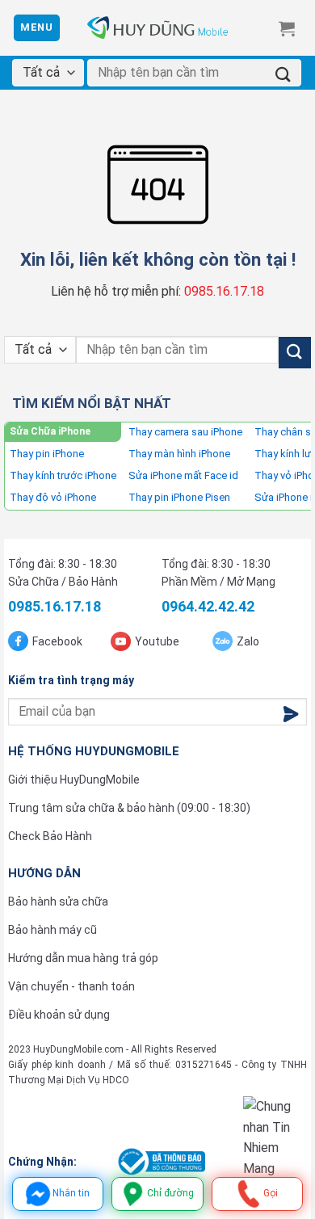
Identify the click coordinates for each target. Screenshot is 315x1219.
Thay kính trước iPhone (63, 475)
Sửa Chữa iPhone (50, 431)
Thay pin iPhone (47, 454)
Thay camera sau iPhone (185, 432)
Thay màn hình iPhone (179, 454)
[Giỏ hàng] (287, 28)
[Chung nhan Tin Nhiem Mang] (275, 1137)
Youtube (157, 641)
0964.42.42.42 (208, 606)
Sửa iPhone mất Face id (183, 475)
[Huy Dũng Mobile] (157, 28)
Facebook (57, 641)
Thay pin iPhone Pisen (179, 497)
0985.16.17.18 (224, 291)
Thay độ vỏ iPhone (53, 497)
